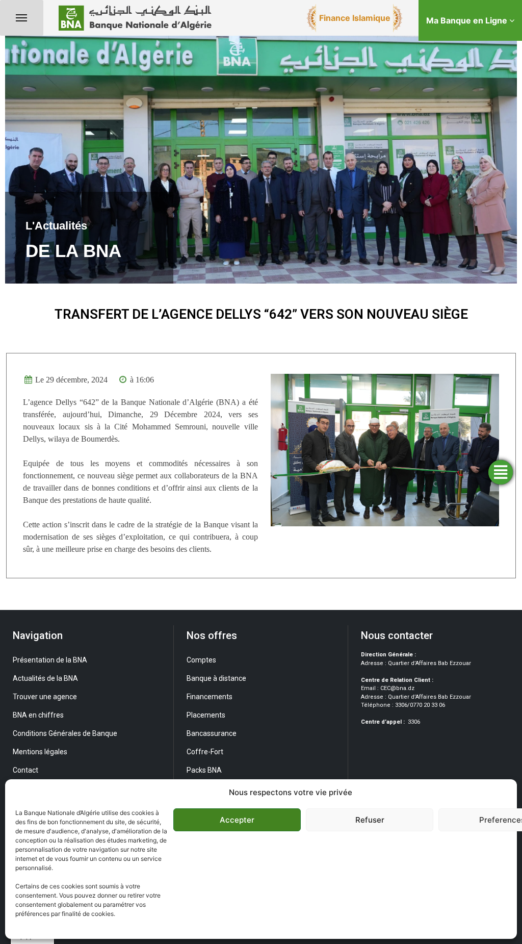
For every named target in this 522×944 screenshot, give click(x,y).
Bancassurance (212, 733)
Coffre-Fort (205, 752)
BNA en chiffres (38, 715)
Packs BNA (204, 770)
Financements (209, 697)
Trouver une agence (45, 697)
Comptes (201, 660)
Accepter (237, 820)
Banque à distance (216, 678)
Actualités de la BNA (45, 678)
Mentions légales (40, 752)
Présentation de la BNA (50, 660)
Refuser (369, 820)
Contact (25, 770)
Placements (206, 715)
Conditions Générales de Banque (65, 733)
